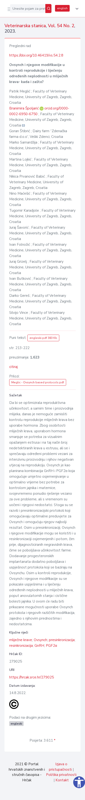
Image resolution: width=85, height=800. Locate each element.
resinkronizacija (21, 645)
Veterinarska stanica (25, 26)
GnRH (39, 645)
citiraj (13, 366)
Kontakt (62, 780)
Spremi (45, 794)
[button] (76, 9)
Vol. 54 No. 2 (61, 26)
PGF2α (51, 645)
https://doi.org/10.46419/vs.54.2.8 (36, 55)
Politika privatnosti (61, 774)
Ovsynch (40, 640)
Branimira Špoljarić (24, 108)
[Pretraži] (48, 8)
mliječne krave (20, 640)
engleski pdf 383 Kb (43, 338)
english (62, 8)
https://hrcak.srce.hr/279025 (31, 677)
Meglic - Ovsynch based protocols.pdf (37, 382)
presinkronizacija (62, 640)
